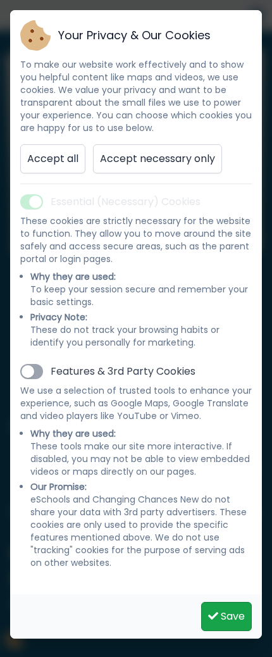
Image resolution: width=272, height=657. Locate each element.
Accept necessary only (157, 158)
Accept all (52, 158)
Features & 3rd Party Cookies (123, 371)
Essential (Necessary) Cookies (126, 201)
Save (231, 616)
